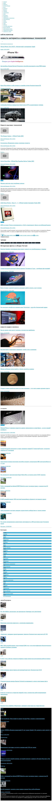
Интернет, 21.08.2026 (6, 477)
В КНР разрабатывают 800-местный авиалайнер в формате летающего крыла (23, 499)
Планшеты (5, 574)
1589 (2, 667)
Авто (4, 545)
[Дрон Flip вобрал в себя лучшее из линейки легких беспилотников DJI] (13, 102)
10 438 (36, 235)
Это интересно (7, 596)
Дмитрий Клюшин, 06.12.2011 (8, 139)
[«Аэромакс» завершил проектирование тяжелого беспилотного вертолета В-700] (3, 630)
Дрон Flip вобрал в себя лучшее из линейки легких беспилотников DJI (21, 85)
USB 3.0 (2, 243)
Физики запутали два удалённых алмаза (12, 183)
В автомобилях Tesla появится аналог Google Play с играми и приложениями (23, 718)
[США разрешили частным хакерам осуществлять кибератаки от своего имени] (3, 507)
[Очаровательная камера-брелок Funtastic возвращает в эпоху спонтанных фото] (3, 677)
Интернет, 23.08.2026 (6, 526)
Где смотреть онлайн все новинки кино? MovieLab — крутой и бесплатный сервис (24, 307)
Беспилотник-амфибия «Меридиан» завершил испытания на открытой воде (22, 706)
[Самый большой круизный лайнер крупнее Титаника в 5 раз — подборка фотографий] (13, 285)
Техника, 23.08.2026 (6, 502)
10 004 (28, 235)
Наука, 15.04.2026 (5, 352)
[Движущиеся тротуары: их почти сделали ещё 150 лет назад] (3, 744)
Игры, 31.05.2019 (5, 734)
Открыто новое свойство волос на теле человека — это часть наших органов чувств (25, 388)
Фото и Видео (6, 591)
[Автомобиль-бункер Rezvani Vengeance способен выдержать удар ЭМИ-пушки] (13, 82)
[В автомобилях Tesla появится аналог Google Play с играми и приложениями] (3, 716)
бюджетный (7, 243)
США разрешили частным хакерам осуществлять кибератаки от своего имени (23, 510)
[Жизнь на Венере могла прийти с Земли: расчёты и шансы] (13, 385)
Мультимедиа (6, 566)
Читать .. (3, 140)
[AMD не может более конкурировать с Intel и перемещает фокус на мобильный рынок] (7, 221)
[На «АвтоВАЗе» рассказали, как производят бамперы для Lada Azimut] (3, 607)
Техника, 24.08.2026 (6, 453)
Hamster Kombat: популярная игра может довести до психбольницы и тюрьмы (23, 249)
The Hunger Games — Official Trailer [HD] (12, 136)
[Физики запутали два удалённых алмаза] (10, 179)
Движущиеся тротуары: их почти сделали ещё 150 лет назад (18, 747)
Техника (5, 585)
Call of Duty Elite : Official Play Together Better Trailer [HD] (17, 161)
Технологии (6, 588)
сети (23, 243)
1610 (2, 642)
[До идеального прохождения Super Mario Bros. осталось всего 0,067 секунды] (3, 472)
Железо (2, 222)
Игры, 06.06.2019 (5, 721)
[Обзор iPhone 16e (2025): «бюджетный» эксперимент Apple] (13, 63)
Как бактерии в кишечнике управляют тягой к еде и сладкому (18, 349)
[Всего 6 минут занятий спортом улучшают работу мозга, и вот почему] (13, 304)
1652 (2, 631)
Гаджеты (3, 425)
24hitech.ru (47, 796)
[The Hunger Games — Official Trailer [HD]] (5, 133)
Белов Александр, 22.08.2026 (8, 432)
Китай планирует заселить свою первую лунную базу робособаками (20, 789)
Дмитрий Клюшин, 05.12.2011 (8, 164)
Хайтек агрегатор (28, 797)
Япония (26, 243)
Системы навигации (8, 580)
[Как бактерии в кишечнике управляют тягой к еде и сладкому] (13, 366)
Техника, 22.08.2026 (6, 466)
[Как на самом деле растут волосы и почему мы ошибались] (13, 346)
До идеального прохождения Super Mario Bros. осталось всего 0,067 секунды (23, 475)
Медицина (6, 561)
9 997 (4, 235)
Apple (4, 536)
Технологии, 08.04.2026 (6, 763)
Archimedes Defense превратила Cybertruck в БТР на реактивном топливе (22, 105)
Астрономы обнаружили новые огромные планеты (15, 143)
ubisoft (14, 243)
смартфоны (19, 243)
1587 (2, 678)
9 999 (10, 235)
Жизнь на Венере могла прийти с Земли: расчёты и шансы (17, 369)
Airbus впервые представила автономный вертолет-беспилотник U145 (21, 670)
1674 (2, 620)
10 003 (24, 235)
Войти (2, 44)
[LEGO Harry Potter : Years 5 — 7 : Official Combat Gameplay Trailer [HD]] (5, 200)
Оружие (5, 572)
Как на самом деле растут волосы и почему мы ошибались (18, 330)
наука (11, 243)
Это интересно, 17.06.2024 (7, 252)
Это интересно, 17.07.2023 (7, 271)
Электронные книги (8, 593)
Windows (5, 542)
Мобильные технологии (9, 564)
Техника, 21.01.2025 (6, 88)
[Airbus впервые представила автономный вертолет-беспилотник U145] (3, 665)
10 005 (31, 235)
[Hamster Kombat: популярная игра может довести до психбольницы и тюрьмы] (13, 265)
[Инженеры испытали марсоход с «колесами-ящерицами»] (3, 618)
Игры (4, 555)
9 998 (7, 235)
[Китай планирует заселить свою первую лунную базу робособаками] (3, 786)
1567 (2, 689)
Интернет (5, 558)
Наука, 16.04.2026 (5, 333)
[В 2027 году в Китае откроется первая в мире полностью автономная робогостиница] (3, 654)
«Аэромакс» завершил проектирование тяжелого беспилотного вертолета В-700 (24, 634)
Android (5, 534)
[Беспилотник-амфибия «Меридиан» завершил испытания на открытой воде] (3, 701)
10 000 (14, 235)
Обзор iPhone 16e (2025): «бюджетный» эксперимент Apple (18, 46)
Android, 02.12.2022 (5, 310)
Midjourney (6, 539)
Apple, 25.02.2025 (5, 49)
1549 (2, 703)
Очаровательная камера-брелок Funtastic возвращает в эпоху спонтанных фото (24, 681)
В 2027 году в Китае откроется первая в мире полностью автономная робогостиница (25, 658)
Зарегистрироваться (8, 44)
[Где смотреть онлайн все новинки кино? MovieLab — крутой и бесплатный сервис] (13, 324)
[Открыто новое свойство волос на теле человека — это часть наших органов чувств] (13, 405)
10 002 (21, 235)
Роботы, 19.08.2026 (5, 490)
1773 (2, 608)
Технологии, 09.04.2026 (6, 750)
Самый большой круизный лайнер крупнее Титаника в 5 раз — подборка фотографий (25, 268)
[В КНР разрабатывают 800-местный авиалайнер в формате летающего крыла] (3, 496)
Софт (4, 582)
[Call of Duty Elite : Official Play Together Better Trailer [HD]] (5, 158)
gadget (33, 243)
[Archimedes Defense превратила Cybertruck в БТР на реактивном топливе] (13, 121)
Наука (2, 180)
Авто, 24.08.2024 (5, 107)
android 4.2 (37, 243)
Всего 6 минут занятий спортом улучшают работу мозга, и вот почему (21, 288)
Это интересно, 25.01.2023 (7, 290)
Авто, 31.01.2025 (5, 69)
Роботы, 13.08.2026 (5, 792)
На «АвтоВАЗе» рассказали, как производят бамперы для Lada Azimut (21, 611)
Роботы (5, 577)
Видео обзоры (6, 547)
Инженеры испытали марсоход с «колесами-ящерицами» (17, 623)
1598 (2, 655)
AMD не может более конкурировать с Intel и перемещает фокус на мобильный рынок (26, 225)
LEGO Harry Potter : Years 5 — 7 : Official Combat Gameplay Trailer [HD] (20, 203)
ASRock (30, 243)
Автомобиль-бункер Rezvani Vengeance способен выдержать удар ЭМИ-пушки (23, 66)
